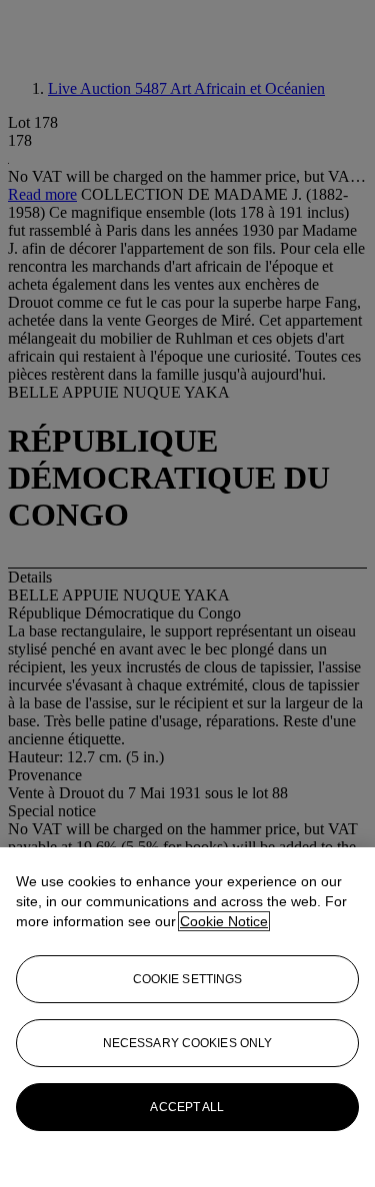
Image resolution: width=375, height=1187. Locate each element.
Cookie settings (188, 979)
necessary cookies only (188, 1043)
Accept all (187, 1107)
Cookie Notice (224, 921)
